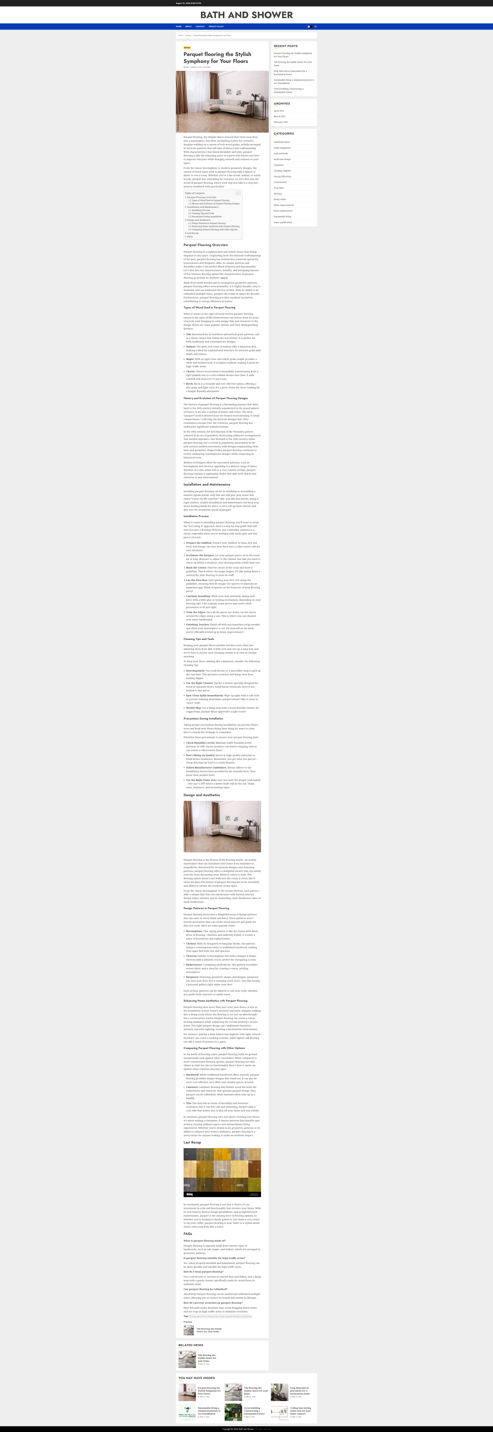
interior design (220, 1316)
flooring (187, 48)
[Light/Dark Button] (310, 26)
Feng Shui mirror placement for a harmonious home (300, 1391)
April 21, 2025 (197, 67)
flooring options (195, 1316)
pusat (187, 67)
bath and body (281, 153)
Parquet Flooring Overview (201, 197)
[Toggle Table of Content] (237, 193)
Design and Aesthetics (198, 219)
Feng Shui (278, 187)
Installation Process (201, 210)
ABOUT (188, 26)
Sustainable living (282, 216)
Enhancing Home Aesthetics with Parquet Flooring (216, 226)
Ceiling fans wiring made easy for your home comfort (300, 1411)
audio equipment (282, 147)
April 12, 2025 (204, 1417)
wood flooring (246, 1316)
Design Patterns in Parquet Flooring (209, 223)
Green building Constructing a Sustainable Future (289, 90)
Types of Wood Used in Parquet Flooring (211, 200)
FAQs (190, 236)
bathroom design (282, 159)
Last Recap (192, 233)
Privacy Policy (216, 26)
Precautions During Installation (207, 216)
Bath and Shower (246, 15)
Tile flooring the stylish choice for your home (207, 1358)
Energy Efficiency (282, 176)
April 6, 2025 (296, 1417)
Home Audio (280, 199)
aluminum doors (282, 142)
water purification (283, 222)
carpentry (279, 164)
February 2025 (281, 122)
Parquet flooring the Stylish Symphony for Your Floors (209, 1391)
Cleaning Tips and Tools (203, 213)
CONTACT (200, 26)
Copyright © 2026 (230, 1429)
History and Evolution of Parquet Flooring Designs (216, 203)
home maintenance (283, 210)
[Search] (315, 26)
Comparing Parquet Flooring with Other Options (215, 229)
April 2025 (279, 110)
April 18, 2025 (204, 1364)
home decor (207, 1316)
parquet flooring (233, 1316)
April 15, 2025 (296, 1397)
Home (178, 26)
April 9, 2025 (250, 1417)
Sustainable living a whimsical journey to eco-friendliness (209, 1411)
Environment (280, 182)
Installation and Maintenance (203, 206)
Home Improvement (284, 205)
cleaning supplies (282, 170)
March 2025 (279, 116)
